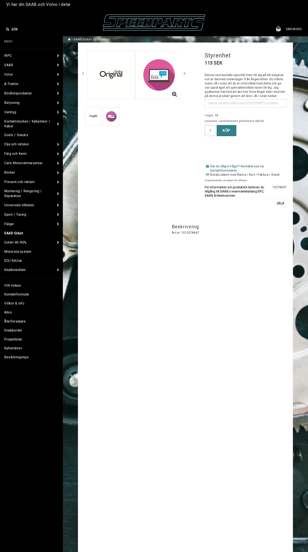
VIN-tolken (12, 286)
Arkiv (8, 312)
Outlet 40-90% (15, 242)
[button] (291, 29)
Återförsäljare (15, 321)
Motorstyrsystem (17, 252)
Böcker (9, 172)
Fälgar (9, 224)
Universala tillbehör (19, 205)
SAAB (8, 65)
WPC (8, 56)
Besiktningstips (16, 357)
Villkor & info (14, 303)
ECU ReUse (13, 261)
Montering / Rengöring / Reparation (23, 193)
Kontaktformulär (16, 294)
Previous (83, 73)
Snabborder (13, 330)
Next (184, 73)
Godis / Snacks (16, 135)
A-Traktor (11, 84)
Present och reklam (19, 182)
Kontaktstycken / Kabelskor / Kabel (27, 123)
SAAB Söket (13, 233)
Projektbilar (13, 339)
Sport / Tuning (15, 215)
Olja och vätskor (16, 144)
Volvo (8, 74)
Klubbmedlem (15, 270)
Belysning (12, 103)
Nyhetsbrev (13, 348)
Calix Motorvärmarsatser (23, 163)
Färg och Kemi (15, 154)
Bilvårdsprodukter (18, 93)
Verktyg (10, 112)
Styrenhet (102, 39)
